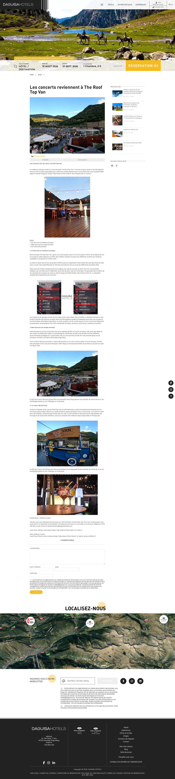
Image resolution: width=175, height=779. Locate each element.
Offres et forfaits (126, 733)
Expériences (126, 730)
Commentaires (35, 548)
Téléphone (33, 573)
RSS (91, 775)
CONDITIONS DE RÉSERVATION (68, 773)
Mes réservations (126, 746)
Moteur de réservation (134, 773)
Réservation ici (143, 65)
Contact (126, 742)
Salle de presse (126, 752)
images (126, 736)
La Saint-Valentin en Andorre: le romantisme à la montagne (132, 117)
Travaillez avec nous (126, 757)
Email (57, 567)
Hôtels (126, 727)
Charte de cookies (48, 773)
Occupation (87, 64)
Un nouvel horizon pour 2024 (132, 143)
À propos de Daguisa (126, 739)
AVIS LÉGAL (34, 773)
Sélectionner (24, 64)
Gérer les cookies (115, 773)
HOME (32, 75)
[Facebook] (123, 681)
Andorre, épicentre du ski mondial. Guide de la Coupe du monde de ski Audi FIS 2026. (133, 91)
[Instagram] (132, 681)
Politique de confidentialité (94, 773)
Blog (40, 75)
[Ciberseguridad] (170, 396)
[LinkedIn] (140, 681)
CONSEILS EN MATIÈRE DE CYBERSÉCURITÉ (126, 762)
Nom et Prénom (35, 567)
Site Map (85, 775)
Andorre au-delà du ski (130, 129)
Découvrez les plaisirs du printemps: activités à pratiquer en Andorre (131, 104)
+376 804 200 (49, 745)
